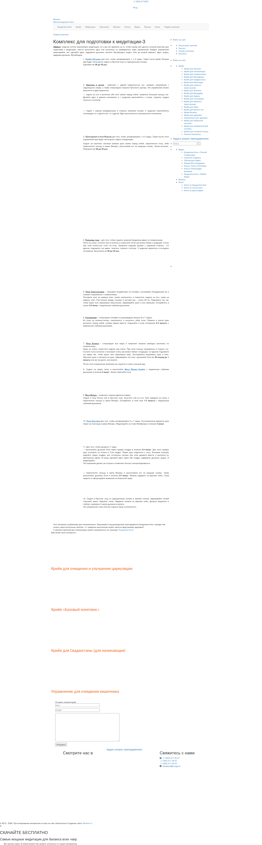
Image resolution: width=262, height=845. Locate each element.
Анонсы (181, 48)
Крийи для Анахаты (192, 90)
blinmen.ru (87, 823)
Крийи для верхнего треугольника (193, 102)
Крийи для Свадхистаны (195, 79)
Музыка (147, 26)
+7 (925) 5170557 (141, 1)
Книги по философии (193, 190)
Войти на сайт (179, 39)
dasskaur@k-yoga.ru (172, 766)
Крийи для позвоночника (195, 74)
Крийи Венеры (190, 112)
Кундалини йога (64, 26)
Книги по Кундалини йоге (195, 184)
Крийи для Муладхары (194, 76)
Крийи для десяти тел (193, 109)
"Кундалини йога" (126, 529)
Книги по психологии (193, 187)
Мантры (116, 26)
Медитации (90, 26)
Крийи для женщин (192, 68)
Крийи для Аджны (192, 95)
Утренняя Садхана (192, 157)
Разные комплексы (192, 134)
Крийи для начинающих (194, 71)
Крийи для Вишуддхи (193, 93)
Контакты (182, 53)
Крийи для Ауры (191, 106)
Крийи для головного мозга (196, 131)
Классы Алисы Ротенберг (195, 165)
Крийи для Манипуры (193, 82)
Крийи (78, 26)
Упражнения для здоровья (196, 117)
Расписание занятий (187, 45)
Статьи (127, 26)
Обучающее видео (192, 160)
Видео (137, 26)
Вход (135, 7)
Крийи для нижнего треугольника (192, 86)
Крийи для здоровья (193, 115)
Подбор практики (171, 26)
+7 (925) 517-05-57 (171, 758)
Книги (157, 26)
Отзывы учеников (186, 50)
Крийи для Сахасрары (194, 98)
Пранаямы (104, 26)
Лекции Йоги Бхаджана (194, 163)
